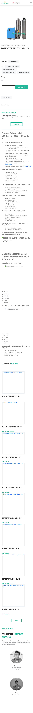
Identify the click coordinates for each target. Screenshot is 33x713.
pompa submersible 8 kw (9, 72)
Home (2, 45)
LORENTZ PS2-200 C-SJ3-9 (11, 579)
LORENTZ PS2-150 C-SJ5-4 (11, 548)
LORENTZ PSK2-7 (8, 45)
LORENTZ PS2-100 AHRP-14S (11, 488)
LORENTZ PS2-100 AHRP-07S (11, 457)
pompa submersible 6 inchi (9, 69)
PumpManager (27, 166)
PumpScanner (8, 164)
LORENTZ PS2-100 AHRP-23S (11, 518)
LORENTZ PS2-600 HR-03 (10, 609)
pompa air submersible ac (12, 66)
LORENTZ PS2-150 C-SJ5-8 (11, 396)
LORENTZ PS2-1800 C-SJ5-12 (11, 427)
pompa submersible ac (24, 72)
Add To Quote (5, 401)
